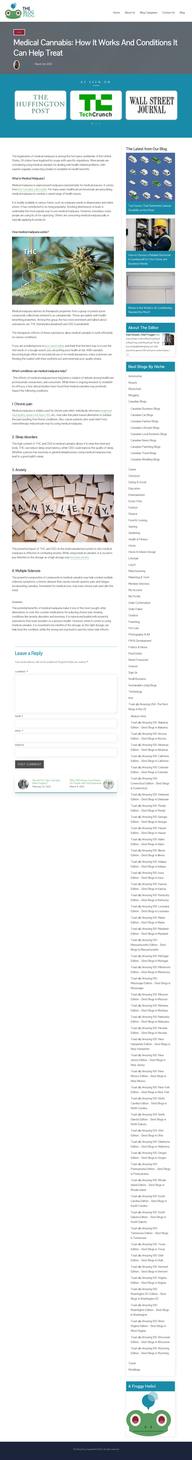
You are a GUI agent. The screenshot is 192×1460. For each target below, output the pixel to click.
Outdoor (133, 615)
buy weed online (54, 346)
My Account (135, 590)
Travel (132, 1363)
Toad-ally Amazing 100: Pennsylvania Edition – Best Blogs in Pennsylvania (150, 1169)
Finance (132, 514)
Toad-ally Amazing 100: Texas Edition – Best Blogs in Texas (148, 1246)
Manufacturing (136, 571)
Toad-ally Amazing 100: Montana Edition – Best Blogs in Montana (149, 1008)
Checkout (134, 476)
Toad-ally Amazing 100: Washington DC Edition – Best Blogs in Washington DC (148, 1294)
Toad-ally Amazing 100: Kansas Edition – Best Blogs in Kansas (149, 886)
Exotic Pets (135, 501)
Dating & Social (137, 482)
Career (132, 469)
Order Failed (135, 609)
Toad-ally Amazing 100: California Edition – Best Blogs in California (150, 758)
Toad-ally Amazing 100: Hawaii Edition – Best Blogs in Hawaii (148, 830)
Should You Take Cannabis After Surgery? (46, 782)
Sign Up (132, 673)
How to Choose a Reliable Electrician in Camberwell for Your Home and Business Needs (149, 259)
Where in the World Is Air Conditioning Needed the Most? (150, 310)
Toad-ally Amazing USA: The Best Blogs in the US (148, 706)
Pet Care (133, 628)
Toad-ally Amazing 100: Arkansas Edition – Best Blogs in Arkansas (150, 747)
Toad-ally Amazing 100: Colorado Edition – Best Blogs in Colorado (149, 769)
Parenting (134, 622)
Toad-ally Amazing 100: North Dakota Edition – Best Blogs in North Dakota (148, 1119)
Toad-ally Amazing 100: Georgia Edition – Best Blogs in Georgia (149, 819)
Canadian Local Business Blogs (149, 434)
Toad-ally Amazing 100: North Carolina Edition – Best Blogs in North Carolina (149, 1103)
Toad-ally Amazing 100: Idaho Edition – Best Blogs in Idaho (148, 841)
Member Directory (138, 584)
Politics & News (137, 647)
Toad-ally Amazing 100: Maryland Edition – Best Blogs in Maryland (149, 931)
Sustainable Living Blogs (142, 685)
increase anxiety (79, 557)
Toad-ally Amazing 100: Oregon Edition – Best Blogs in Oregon (149, 1155)
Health (19, 32)
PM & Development (139, 641)
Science (133, 666)
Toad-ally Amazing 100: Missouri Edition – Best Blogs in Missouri (149, 997)
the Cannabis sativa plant (32, 189)
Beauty (132, 383)
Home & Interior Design (142, 552)
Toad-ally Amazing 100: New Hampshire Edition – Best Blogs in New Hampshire (150, 1044)
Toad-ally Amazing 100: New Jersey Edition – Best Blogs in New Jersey (148, 1060)
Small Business (137, 679)
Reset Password (138, 660)
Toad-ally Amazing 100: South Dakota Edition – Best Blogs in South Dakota (148, 1217)
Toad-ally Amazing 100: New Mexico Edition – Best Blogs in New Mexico (148, 1076)
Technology (135, 692)
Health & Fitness (138, 539)
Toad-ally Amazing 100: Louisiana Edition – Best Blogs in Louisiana (150, 909)
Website (19, 745)
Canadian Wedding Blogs (145, 459)
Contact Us (168, 12)
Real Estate (135, 654)
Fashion (133, 508)
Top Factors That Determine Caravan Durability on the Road (149, 208)
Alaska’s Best (138, 716)
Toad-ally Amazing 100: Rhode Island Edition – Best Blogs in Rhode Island (148, 1185)
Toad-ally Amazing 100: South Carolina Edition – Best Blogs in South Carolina (149, 1201)
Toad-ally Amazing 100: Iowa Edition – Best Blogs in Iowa (147, 875)
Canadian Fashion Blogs (144, 421)
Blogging (133, 395)
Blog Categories (148, 12)
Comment (21, 671)
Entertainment (136, 495)
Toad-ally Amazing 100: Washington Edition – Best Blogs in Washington (150, 1310)
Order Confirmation (139, 603)
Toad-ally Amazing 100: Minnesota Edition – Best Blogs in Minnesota (150, 969)
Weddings (134, 1370)
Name (19, 716)
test (130, 698)
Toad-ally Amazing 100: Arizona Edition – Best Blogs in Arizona (149, 736)
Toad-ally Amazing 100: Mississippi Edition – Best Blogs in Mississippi (150, 983)
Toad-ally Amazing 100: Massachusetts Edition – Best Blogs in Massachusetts (148, 945)
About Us (130, 12)
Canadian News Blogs (143, 440)
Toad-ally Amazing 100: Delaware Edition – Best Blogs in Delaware (150, 797)
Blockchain (134, 389)
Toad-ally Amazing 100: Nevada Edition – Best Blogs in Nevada (149, 1030)
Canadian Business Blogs (145, 409)
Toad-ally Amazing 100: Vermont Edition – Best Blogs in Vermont (149, 1269)
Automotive (135, 376)
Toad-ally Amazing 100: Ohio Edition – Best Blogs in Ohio (147, 1133)
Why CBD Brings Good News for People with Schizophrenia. (86, 782)
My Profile (134, 596)
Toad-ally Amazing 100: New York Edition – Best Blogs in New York (150, 1089)
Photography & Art (139, 634)
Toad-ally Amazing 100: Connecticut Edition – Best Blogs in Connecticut (150, 783)
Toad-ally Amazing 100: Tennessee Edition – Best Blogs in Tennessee (149, 1233)
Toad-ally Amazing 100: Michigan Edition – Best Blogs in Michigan (150, 958)
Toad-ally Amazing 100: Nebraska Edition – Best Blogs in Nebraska (150, 1019)
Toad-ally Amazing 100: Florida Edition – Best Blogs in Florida (148, 808)
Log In (132, 565)
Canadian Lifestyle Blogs (145, 428)
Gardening (134, 533)
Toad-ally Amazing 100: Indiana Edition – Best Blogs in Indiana (148, 864)
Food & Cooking (137, 520)
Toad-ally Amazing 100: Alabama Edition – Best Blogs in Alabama (149, 725)
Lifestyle (133, 558)
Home (116, 12)
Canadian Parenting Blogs (145, 447)
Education (134, 489)
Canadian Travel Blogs (143, 453)
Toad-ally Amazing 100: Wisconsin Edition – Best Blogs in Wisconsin (150, 1339)
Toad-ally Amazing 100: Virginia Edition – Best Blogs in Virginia (148, 1280)
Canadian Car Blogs (142, 415)
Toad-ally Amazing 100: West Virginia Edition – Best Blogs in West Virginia (148, 1326)
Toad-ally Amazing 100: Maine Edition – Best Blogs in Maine (148, 920)
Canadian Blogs (137, 402)
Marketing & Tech (138, 577)
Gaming (132, 527)
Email (19, 730)
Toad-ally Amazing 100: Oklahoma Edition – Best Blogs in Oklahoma (150, 1144)
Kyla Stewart (27, 64)
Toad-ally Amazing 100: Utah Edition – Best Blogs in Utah (147, 1258)
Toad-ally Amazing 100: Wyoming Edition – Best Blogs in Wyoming (150, 1350)
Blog (182, 12)
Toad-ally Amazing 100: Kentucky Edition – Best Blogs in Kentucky (150, 897)
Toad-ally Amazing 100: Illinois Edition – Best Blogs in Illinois (148, 853)
